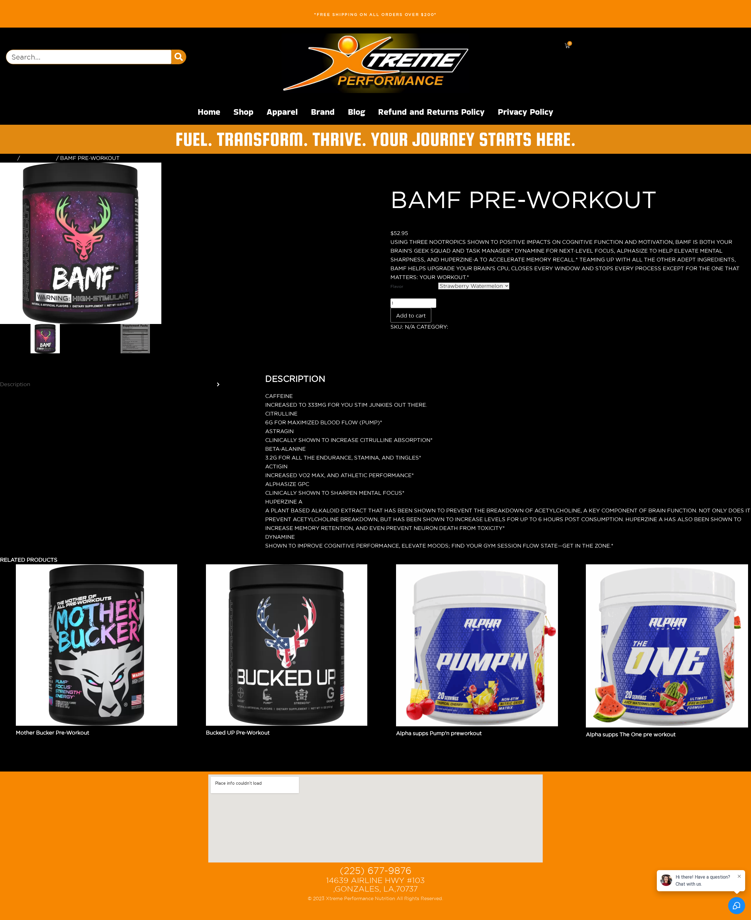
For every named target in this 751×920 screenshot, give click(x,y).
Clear (516, 286)
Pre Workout (38, 158)
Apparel (282, 112)
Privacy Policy (525, 112)
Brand (323, 112)
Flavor (396, 286)
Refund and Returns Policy (431, 112)
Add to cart (411, 315)
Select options (54, 741)
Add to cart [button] (430, 742)
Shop (243, 112)
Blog (356, 112)
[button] (352, 172)
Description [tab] (15, 384)
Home (209, 112)
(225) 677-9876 (376, 870)
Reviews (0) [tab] (16, 404)
